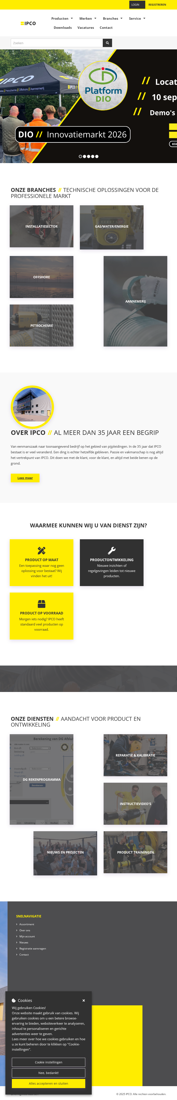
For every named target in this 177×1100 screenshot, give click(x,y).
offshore (41, 277)
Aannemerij (135, 301)
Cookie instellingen (48, 1062)
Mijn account (27, 936)
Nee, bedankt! (48, 1073)
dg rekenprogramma (41, 779)
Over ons (24, 930)
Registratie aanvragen (32, 948)
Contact (106, 27)
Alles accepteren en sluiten (48, 1083)
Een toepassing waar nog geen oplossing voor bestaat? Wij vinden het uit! (41, 567)
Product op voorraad (41, 613)
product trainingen (135, 852)
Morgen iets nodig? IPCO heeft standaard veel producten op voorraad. (41, 624)
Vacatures (85, 27)
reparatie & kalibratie (135, 755)
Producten (59, 18)
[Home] (28, 23)
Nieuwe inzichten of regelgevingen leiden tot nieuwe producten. (111, 567)
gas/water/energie (111, 226)
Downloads (63, 27)
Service (135, 18)
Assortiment (26, 924)
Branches (110, 18)
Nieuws (23, 942)
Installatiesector (41, 226)
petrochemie (41, 325)
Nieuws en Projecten (65, 852)
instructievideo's (135, 804)
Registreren (157, 4)
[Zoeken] (107, 43)
